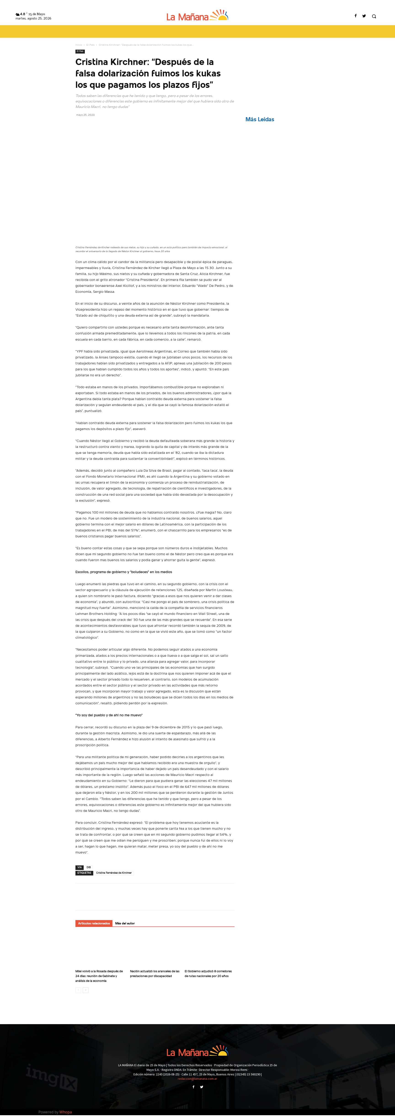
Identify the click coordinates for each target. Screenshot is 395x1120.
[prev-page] (78, 990)
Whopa (65, 1112)
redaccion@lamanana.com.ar (197, 1079)
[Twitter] (364, 16)
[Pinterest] (101, 125)
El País (90, 45)
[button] (373, 16)
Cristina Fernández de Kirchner (114, 873)
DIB (89, 867)
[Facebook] (356, 16)
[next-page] (85, 990)
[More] (122, 125)
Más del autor (125, 923)
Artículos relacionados (94, 923)
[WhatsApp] (111, 125)
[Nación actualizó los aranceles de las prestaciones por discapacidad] (155, 950)
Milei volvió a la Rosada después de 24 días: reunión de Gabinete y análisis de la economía (99, 976)
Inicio (78, 45)
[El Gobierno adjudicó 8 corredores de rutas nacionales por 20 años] (210, 950)
